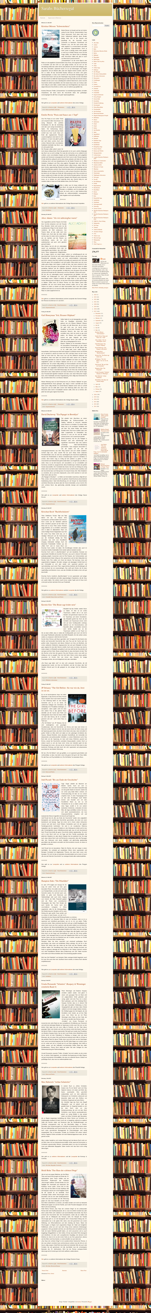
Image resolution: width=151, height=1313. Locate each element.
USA (95, 233)
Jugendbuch (96, 134)
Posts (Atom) (51, 1273)
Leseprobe (54, 103)
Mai (97, 330)
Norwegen (96, 177)
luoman (79, 1302)
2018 (95, 309)
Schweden (57, 109)
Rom (95, 196)
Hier (42, 203)
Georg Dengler (97, 97)
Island (95, 126)
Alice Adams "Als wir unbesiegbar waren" (59, 218)
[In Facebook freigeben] (73, 107)
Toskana (96, 227)
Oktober (98, 318)
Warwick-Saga (97, 238)
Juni (97, 327)
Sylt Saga (96, 225)
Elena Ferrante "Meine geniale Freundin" (104, 415)
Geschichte (58, 1165)
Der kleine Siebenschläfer (100, 74)
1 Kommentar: (60, 208)
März (97, 387)
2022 (95, 299)
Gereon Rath (97, 99)
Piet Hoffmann (97, 181)
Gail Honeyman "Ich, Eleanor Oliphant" (58, 315)
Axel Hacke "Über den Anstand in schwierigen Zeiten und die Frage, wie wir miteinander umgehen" (101, 449)
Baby (95, 49)
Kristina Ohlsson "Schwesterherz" (55, 26)
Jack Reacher (97, 130)
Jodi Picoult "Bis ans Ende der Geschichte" (59, 779)
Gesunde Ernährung (98, 103)
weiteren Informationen (66, 103)
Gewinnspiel (97, 105)
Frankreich (96, 90)
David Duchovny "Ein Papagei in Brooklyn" (60, 414)
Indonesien (96, 122)
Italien (95, 128)
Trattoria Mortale (98, 229)
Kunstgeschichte (98, 153)
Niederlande (97, 173)
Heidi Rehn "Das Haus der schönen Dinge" (59, 1170)
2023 (95, 297)
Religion (96, 194)
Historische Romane (55, 1266)
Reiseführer (96, 190)
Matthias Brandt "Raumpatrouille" (105, 430)
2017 (95, 311)
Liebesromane (54, 680)
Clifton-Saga (97, 68)
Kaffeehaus (96, 136)
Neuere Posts (45, 1270)
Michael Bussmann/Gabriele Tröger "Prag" (105, 465)
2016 (95, 394)
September (98, 320)
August (97, 323)
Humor (52, 597)
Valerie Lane (97, 236)
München (96, 169)
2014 (95, 399)
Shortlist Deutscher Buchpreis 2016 (101, 211)
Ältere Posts (83, 1270)
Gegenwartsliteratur (50, 307)
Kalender (96, 138)
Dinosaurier (96, 78)
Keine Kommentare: (62, 305)
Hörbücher (48, 680)
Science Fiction (97, 208)
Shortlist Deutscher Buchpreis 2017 (101, 214)
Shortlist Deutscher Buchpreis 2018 (101, 218)
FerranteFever (97, 86)
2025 (95, 294)
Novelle (96, 179)
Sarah (103, 259)
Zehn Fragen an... (98, 244)
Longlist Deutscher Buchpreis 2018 (101, 157)
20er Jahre (48, 1165)
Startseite (42, 18)
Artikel (95, 45)
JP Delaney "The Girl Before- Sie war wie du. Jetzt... (101, 360)
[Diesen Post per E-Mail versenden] (68, 107)
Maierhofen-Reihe (98, 163)
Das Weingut (97, 72)
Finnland (96, 88)
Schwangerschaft (98, 204)
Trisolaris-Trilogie (98, 231)
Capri (95, 63)
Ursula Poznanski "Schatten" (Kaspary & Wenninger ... (102, 372)
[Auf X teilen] (71, 107)
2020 (95, 304)
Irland (95, 124)
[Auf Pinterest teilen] (74, 107)
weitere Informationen (68, 495)
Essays (95, 82)
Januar (97, 391)
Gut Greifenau (97, 111)
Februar (98, 389)
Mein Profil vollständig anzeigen (100, 287)
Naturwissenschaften (99, 171)
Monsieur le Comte (98, 167)
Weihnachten (97, 240)
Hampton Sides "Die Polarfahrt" (55, 880)
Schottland (96, 202)
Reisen (95, 192)
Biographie (53, 1165)
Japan (95, 132)
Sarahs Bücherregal (57, 8)
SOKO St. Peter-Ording (99, 221)
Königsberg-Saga (98, 146)
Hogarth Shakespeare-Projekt (101, 115)
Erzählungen (97, 80)
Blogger (90, 1302)
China (95, 65)
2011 (95, 406)
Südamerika (97, 223)
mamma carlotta (98, 165)
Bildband (96, 55)
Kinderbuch (96, 142)
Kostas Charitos (97, 149)
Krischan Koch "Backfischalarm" (55, 511)
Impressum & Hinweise (54, 18)
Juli (97, 325)
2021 (95, 302)
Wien (95, 242)
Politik (95, 183)
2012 (95, 404)
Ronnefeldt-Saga (98, 198)
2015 (95, 397)
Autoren (96, 47)
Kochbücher (48, 210)
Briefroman (96, 59)
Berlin (95, 53)
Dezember (98, 313)
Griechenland (97, 109)
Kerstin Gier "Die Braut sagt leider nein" (58, 604)
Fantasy (95, 84)
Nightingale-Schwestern (99, 175)
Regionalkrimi (97, 185)
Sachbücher (48, 976)
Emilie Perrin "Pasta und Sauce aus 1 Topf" (59, 114)
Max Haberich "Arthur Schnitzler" (56, 1081)
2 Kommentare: (61, 107)
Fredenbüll (48, 597)
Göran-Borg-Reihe (98, 107)
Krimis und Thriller (50, 109)
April (97, 384)
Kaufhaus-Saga (97, 140)
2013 (95, 401)
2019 (95, 306)
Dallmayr (96, 70)
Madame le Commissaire (100, 160)
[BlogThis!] (69, 107)
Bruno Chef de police (99, 61)
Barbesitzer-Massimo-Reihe (100, 51)
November (98, 316)
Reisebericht (97, 187)
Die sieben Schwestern (99, 76)
